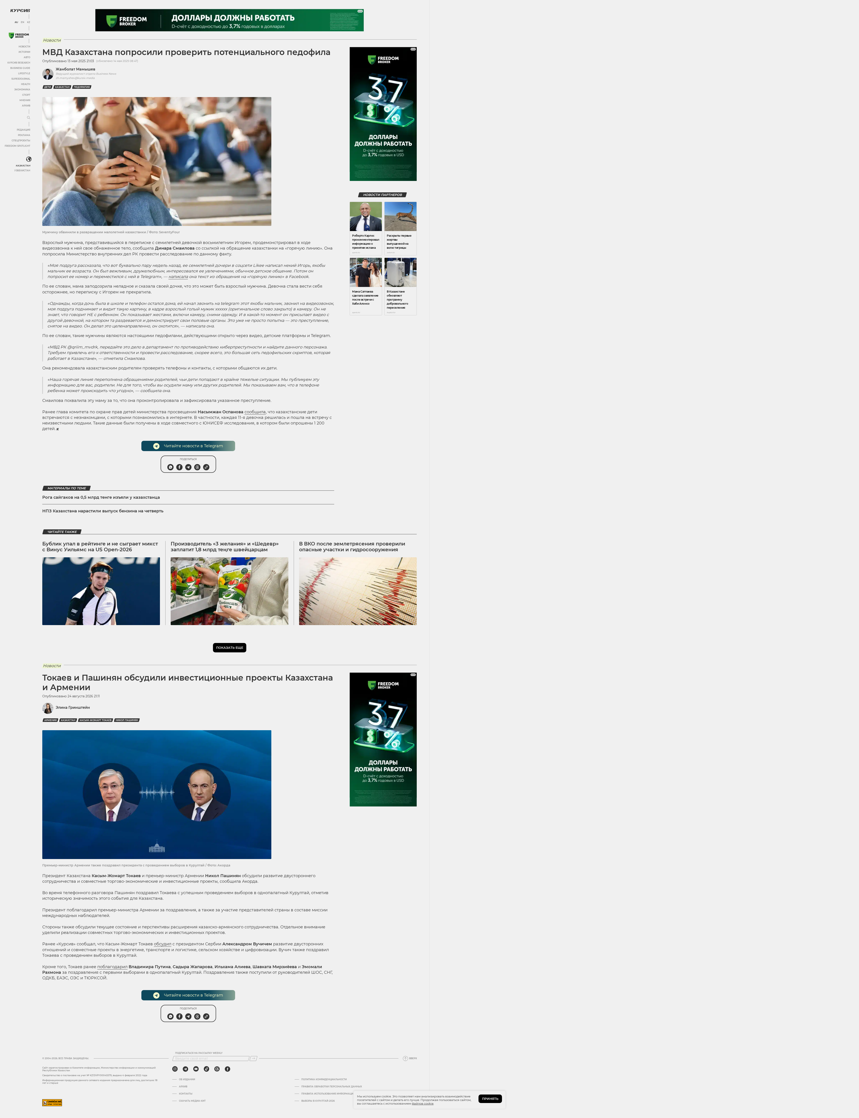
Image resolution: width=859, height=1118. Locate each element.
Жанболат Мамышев (75, 69)
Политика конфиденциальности (324, 1079)
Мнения (24, 100)
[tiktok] (206, 1069)
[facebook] (227, 1069)
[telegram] (185, 1069)
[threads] (217, 1069)
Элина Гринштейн (73, 707)
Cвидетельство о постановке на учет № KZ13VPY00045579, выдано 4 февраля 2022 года (94, 1075)
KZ (28, 22)
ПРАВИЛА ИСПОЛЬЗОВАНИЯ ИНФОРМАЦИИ (328, 1094)
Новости (24, 46)
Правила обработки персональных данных (331, 1086)
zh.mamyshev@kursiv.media (75, 78)
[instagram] (175, 1069)
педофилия (82, 87)
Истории (24, 52)
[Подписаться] (253, 1058)
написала (178, 276)
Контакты (185, 1094)
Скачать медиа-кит (192, 1101)
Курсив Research (18, 62)
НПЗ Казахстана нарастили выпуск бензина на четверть (103, 511)
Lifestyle (24, 73)
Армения (50, 720)
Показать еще (229, 648)
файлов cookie (423, 1103)
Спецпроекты (21, 140)
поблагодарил (112, 966)
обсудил (162, 944)
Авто (27, 57)
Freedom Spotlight (17, 145)
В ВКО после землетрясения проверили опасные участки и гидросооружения (352, 547)
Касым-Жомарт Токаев (95, 720)
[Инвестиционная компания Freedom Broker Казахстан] (19, 36)
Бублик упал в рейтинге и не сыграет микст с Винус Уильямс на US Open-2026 (100, 547)
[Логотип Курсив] (20, 10)
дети (47, 87)
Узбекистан (22, 170)
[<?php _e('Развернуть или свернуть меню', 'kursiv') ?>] (29, 159)
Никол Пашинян (127, 720)
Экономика (22, 89)
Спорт (26, 94)
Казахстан (23, 165)
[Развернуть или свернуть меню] (28, 118)
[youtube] (196, 1069)
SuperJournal (20, 78)
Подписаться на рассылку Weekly (199, 1053)
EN (22, 22)
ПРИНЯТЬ (490, 1099)
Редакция (23, 129)
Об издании (187, 1079)
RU (16, 22)
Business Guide (20, 68)
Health (25, 84)
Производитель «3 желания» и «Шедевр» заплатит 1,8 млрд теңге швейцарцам (225, 547)
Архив (26, 105)
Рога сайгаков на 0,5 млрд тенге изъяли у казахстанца (101, 497)
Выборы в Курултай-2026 (318, 1101)
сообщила (255, 411)
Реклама (24, 135)
